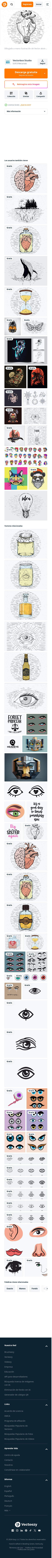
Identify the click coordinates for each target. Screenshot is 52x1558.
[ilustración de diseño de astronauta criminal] (12, 325)
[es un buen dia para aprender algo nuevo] (14, 959)
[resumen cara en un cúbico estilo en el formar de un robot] (16, 870)
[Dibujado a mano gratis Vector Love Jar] (13, 1089)
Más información (14, 110)
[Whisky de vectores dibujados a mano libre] (25, 710)
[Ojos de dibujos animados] (14, 1149)
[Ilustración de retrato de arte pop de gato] (15, 559)
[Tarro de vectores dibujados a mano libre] (25, 648)
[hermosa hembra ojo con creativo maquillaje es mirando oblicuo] (14, 937)
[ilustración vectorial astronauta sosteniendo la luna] (15, 394)
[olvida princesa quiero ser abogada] (14, 828)
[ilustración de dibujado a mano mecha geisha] (13, 456)
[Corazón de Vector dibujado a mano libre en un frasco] (25, 238)
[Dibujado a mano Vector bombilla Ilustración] (14, 516)
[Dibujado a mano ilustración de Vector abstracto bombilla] (16, 979)
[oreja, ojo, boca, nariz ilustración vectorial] (25, 1511)
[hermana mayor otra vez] (35, 957)
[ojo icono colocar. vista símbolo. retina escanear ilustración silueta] (16, 1196)
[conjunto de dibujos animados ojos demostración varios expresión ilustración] (14, 1325)
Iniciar (38, 4)
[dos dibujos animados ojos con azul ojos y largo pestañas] (14, 1412)
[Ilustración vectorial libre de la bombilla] (25, 610)
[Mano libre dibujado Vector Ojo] (25, 802)
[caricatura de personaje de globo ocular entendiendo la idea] (30, 1143)
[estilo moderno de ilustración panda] (13, 583)
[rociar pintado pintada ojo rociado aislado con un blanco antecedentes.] (13, 1538)
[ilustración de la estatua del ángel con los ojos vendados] (34, 415)
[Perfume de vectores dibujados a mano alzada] (25, 1065)
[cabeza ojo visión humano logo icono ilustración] (34, 848)
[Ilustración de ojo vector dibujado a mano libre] (16, 474)
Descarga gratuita (26, 73)
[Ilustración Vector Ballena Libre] (25, 269)
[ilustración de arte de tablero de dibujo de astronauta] (25, 368)
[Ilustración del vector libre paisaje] (25, 208)
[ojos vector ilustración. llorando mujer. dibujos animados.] (12, 1178)
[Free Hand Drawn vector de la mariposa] (17, 343)
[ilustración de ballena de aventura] (14, 494)
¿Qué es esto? (26, 105)
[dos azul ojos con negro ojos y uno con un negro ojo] (14, 1391)
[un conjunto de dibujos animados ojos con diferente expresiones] (14, 1347)
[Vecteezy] (4, 4)
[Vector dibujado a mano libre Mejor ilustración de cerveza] (25, 771)
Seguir (42, 63)
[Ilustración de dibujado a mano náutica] (16, 438)
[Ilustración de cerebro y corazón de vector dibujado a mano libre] (25, 177)
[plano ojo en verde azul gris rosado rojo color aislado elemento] (21, 1165)
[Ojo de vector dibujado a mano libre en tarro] (25, 679)
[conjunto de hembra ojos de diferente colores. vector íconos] (14, 850)
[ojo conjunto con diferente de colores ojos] (14, 1369)
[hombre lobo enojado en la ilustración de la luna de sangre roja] (14, 418)
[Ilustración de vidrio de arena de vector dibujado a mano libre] (25, 300)
